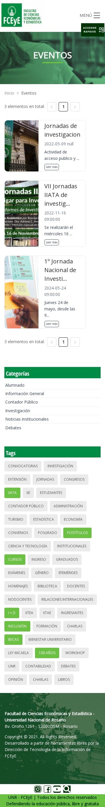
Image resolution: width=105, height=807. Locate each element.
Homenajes (18, 586)
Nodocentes (20, 599)
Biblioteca (47, 586)
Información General (24, 393)
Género (42, 572)
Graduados (67, 559)
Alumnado (14, 385)
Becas (13, 639)
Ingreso (39, 559)
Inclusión (17, 626)
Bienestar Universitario (50, 639)
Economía (73, 519)
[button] (92, 30)
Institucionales (71, 546)
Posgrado (47, 532)
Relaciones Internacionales (67, 599)
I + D (11, 612)
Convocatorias (23, 466)
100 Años (47, 652)
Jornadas (45, 479)
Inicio (9, 93)
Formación (46, 626)
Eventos (28, 93)
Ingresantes (72, 612)
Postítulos (77, 532)
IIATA (12, 492)
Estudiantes (51, 492)
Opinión (15, 679)
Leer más (51, 167)
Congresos (74, 479)
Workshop (75, 652)
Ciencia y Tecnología (27, 546)
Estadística (43, 519)
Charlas (74, 626)
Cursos (15, 559)
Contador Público (21, 402)
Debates (13, 427)
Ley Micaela (18, 652)
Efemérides (68, 572)
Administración (68, 506)
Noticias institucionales (27, 419)
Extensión (17, 479)
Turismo (15, 519)
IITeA (29, 612)
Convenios (18, 532)
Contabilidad (38, 666)
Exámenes (16, 572)
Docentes (76, 586)
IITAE (47, 612)
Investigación (17, 410)
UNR (11, 666)
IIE (28, 492)
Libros (64, 679)
